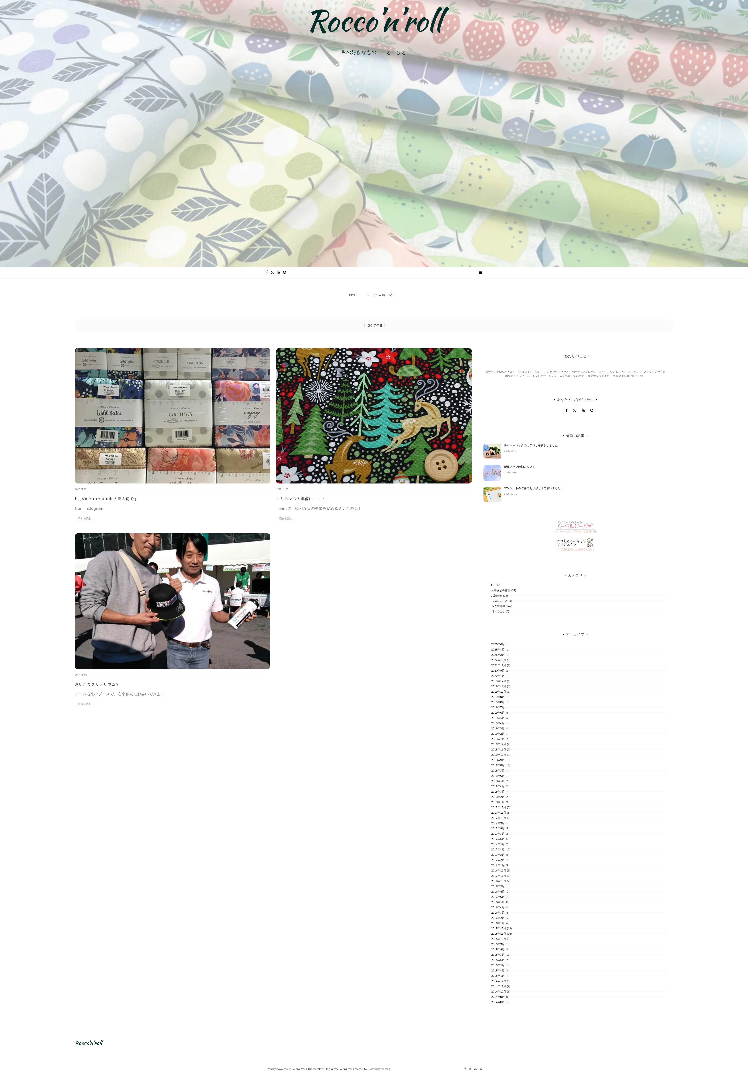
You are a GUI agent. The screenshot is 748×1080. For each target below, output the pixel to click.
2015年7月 (498, 954)
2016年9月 (498, 886)
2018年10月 (498, 755)
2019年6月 (498, 712)
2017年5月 (498, 844)
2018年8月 (498, 765)
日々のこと (498, 611)
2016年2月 (498, 918)
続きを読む (84, 518)
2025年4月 (498, 649)
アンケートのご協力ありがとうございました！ (534, 488)
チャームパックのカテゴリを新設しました (531, 445)
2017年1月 (498, 865)
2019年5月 (498, 718)
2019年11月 (498, 686)
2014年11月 (498, 986)
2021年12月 (498, 665)
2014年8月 (498, 1002)
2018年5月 (498, 781)
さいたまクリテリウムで (97, 684)
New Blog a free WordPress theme (340, 1069)
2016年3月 (498, 912)
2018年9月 (498, 760)
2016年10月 (498, 881)
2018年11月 (498, 749)
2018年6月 (498, 776)
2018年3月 (498, 791)
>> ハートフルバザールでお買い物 (575, 531)
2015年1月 (498, 975)
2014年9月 (498, 997)
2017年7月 (498, 833)
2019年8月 (498, 702)
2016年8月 (498, 891)
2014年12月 (498, 981)
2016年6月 (498, 897)
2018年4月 (498, 786)
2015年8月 (498, 949)
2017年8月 (498, 828)
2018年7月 (498, 770)
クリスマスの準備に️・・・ (300, 498)
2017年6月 (498, 839)
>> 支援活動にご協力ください (575, 549)
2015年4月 (498, 970)
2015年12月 (498, 928)
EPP (493, 585)
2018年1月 (498, 802)
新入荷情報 (498, 606)
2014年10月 (498, 991)
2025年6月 (498, 644)
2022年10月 (498, 660)
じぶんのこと (499, 601)
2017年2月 (498, 860)
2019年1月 (498, 739)
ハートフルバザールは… (380, 295)
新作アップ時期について (519, 466)
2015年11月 (498, 933)
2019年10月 (498, 691)
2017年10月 (498, 818)
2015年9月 (498, 944)
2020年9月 (498, 670)
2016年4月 (498, 907)
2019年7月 (498, 707)
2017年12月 (498, 807)
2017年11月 (498, 812)
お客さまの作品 (500, 590)
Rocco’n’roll (374, 20)
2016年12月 (498, 870)
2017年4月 (498, 849)
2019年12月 (498, 681)
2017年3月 (498, 854)
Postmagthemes (379, 1069)
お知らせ (496, 595)
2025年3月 (498, 655)
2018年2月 (498, 797)
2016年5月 (498, 902)
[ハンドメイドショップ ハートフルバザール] (575, 524)
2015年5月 (498, 965)
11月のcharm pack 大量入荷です (106, 498)
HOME (352, 295)
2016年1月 (498, 923)
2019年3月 (498, 728)
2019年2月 (498, 733)
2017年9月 (498, 823)
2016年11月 (498, 876)
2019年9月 (498, 697)
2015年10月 (498, 939)
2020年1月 (498, 676)
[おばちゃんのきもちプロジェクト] (575, 542)
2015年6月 (498, 960)
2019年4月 (498, 723)
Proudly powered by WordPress (286, 1069)
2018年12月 (498, 744)
